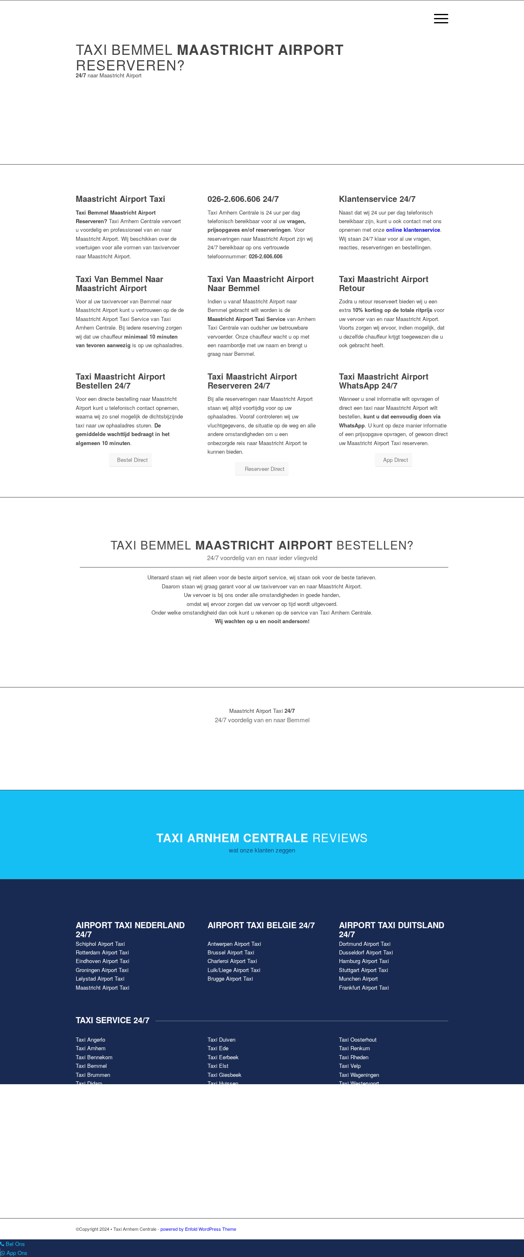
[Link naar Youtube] (417, 1229)
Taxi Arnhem (91, 1048)
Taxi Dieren (89, 1092)
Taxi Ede (218, 1048)
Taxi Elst (218, 1065)
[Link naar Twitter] (405, 1229)
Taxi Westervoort (359, 1083)
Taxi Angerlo (90, 1039)
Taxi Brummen (93, 1074)
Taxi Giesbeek (225, 1074)
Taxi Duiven (221, 1039)
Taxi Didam (89, 1083)
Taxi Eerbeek (223, 1057)
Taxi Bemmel (91, 1065)
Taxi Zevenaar (356, 1101)
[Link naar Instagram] (430, 1229)
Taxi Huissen (223, 1083)
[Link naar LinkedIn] (442, 1229)
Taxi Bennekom (94, 1057)
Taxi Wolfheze (356, 1092)
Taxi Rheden (353, 1057)
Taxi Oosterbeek (227, 1101)
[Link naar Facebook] (393, 1229)
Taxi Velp (350, 1065)
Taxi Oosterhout (358, 1039)
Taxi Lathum (222, 1092)
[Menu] (438, 18)
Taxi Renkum (354, 1048)
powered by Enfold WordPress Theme (198, 1228)
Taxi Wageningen (359, 1074)
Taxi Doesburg (93, 1101)
